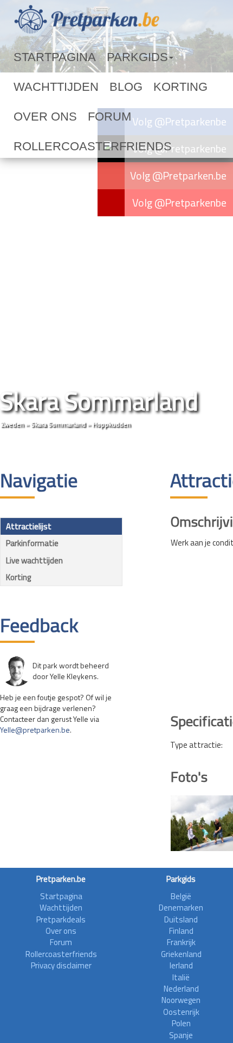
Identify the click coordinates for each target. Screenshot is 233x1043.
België (181, 896)
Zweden (12, 424)
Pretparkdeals (61, 919)
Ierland (181, 965)
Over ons (111, 87)
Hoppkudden (112, 424)
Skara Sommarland (58, 424)
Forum (155, 87)
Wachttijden (164, 57)
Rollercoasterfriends (64, 117)
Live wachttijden (34, 560)
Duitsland (181, 919)
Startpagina (41, 57)
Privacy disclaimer (61, 965)
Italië (181, 977)
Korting (63, 87)
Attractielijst (28, 526)
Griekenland (181, 954)
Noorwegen (180, 1000)
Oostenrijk (181, 1012)
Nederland (181, 988)
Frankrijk (181, 942)
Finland (181, 931)
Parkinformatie (32, 543)
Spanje (181, 1035)
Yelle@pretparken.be (35, 729)
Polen (181, 1023)
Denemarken (181, 907)
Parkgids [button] (99, 57)
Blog (24, 87)
